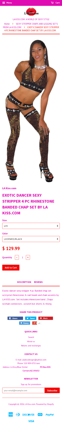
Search (31, 337)
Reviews (38, 282)
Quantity (7, 257)
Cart (57, 2)
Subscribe (52, 390)
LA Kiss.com (30, 404)
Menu (9, 2)
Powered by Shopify (45, 404)
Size (4, 220)
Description (24, 282)
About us (31, 341)
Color (5, 233)
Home (7, 23)
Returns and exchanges (31, 345)
